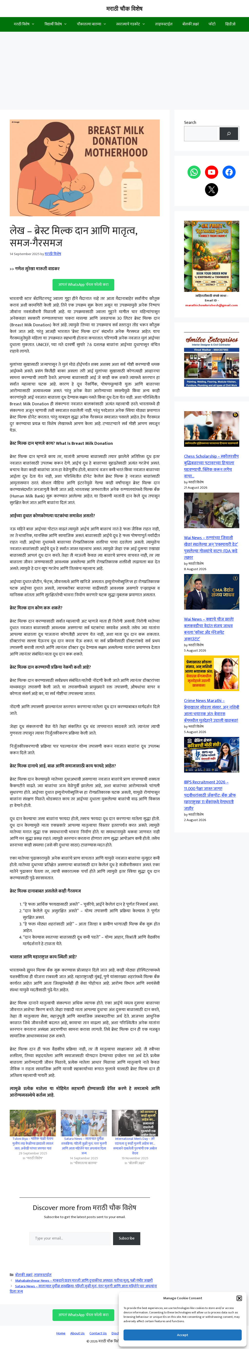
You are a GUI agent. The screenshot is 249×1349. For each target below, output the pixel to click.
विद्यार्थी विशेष (53, 24)
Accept (182, 1335)
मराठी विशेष (21, 24)
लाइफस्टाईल (164, 24)
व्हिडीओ (230, 24)
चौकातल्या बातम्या (89, 24)
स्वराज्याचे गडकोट (128, 24)
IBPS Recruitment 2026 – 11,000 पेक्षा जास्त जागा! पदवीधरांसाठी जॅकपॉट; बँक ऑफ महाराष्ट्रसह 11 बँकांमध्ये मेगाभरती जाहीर (210, 795)
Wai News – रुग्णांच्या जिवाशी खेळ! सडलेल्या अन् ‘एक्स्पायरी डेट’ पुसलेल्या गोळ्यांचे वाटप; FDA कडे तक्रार (211, 547)
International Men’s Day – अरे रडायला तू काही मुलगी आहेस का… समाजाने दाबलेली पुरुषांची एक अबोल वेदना (135, 1146)
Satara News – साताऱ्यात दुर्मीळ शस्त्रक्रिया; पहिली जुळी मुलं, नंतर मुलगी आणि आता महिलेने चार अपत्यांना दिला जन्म (84, 1146)
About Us (77, 1333)
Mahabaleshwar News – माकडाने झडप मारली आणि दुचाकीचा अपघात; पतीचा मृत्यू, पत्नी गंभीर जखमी (84, 1281)
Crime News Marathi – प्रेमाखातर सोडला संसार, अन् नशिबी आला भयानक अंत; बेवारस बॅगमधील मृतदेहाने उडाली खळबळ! (211, 710)
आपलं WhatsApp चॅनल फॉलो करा (83, 284)
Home (60, 1333)
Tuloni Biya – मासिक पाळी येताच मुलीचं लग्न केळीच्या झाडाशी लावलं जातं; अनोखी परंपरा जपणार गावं (32, 1143)
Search (190, 122)
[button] (239, 1298)
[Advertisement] (124, 68)
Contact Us (98, 1333)
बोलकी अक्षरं (190, 24)
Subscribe (126, 1238)
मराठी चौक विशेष (124, 8)
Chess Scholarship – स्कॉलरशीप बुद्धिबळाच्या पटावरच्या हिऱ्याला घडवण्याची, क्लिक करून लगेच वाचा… (211, 466)
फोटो (212, 24)
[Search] (229, 133)
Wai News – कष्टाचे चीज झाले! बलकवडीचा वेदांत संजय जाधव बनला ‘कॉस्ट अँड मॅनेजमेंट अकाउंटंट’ (209, 629)
